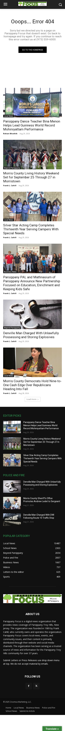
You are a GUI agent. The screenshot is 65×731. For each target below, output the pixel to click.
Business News (10, 272)
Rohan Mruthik (10, 133)
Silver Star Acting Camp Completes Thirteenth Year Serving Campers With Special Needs (31, 229)
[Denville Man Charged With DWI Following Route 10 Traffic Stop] (12, 519)
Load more (31, 399)
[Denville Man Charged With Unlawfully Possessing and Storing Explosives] (32, 314)
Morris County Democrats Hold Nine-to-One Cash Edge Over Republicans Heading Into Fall (32, 385)
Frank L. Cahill (9, 185)
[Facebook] (29, 686)
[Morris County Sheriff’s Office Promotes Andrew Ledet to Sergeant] (12, 503)
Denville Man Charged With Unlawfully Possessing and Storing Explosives (31, 335)
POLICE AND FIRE (14, 475)
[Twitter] (36, 686)
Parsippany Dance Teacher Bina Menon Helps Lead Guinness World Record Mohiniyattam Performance (31, 125)
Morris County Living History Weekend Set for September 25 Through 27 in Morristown (31, 177)
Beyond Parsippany (12, 168)
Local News (8, 116)
